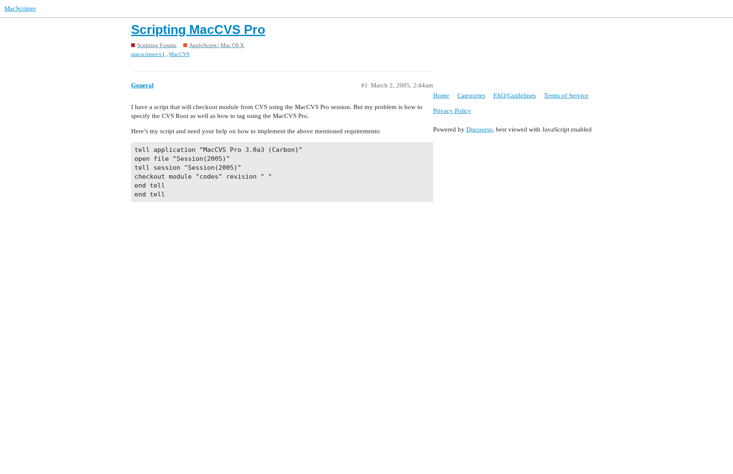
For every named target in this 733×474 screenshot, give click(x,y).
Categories (471, 95)
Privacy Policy (452, 110)
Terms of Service (566, 95)
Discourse (479, 129)
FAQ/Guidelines (514, 95)
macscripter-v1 (148, 54)
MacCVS (179, 54)
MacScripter (20, 8)
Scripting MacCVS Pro (198, 29)
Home (441, 95)
